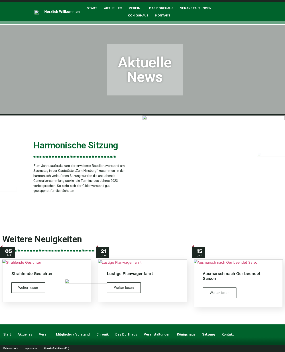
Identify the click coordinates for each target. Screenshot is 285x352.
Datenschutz (10, 348)
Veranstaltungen (196, 8)
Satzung (208, 334)
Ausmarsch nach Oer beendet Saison (232, 276)
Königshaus (138, 15)
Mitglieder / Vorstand (73, 334)
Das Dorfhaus (161, 8)
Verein (134, 8)
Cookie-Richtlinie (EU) (56, 348)
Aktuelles (113, 8)
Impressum (31, 348)
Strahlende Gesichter (32, 273)
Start (92, 8)
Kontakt (163, 15)
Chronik (102, 334)
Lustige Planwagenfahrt (130, 273)
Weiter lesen (28, 287)
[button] (136, 8)
